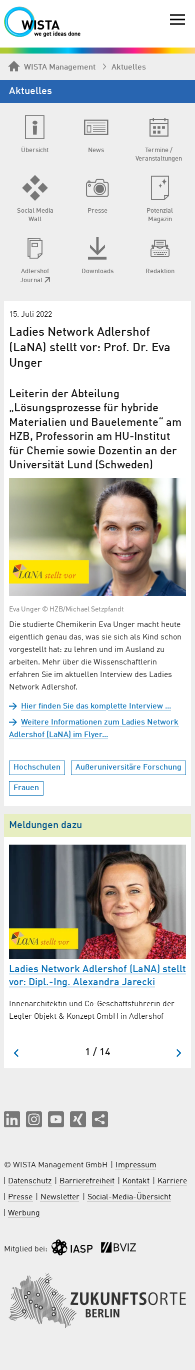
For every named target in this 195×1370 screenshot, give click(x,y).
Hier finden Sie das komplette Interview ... (96, 707)
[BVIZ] (118, 1249)
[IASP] (72, 1249)
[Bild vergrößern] (97, 537)
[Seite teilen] (100, 1119)
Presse (20, 1197)
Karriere (172, 1181)
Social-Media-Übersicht (129, 1197)
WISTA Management (60, 68)
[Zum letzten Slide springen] (16, 1053)
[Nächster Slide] (178, 1053)
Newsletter (60, 1197)
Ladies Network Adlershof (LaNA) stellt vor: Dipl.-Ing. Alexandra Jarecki (97, 976)
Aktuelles (129, 68)
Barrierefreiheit (87, 1181)
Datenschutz (30, 1181)
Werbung (24, 1213)
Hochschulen (37, 768)
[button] (12, 1119)
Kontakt (136, 1181)
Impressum (136, 1165)
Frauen (26, 788)
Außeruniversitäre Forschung (129, 768)
